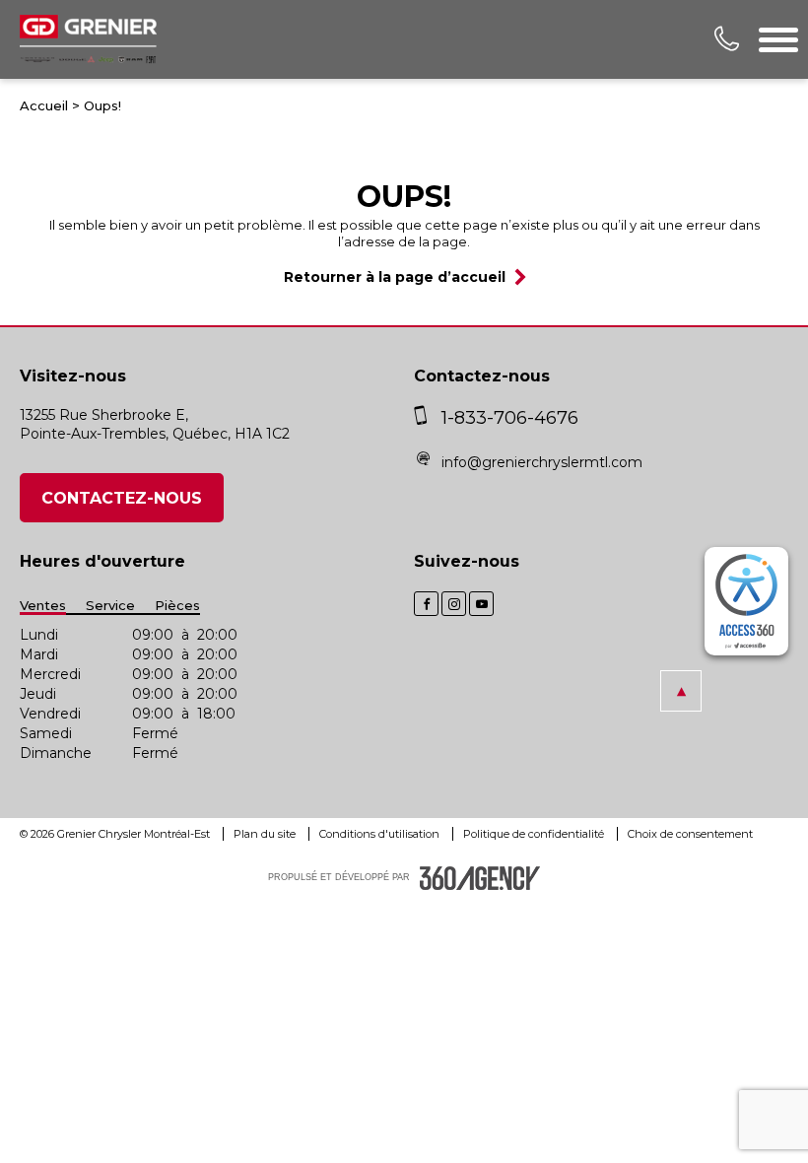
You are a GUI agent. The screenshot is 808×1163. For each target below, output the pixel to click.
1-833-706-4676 (509, 418)
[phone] (425, 418)
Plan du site (266, 834)
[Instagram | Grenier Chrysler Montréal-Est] (453, 603)
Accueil (44, 105)
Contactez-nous (121, 498)
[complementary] (746, 601)
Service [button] (110, 605)
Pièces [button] (177, 605)
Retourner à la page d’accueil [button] (394, 277)
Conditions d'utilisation (380, 834)
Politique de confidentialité (535, 834)
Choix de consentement (690, 834)
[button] (681, 691)
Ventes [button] (43, 605)
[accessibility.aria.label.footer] (480, 878)
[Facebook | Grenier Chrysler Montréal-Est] (426, 603)
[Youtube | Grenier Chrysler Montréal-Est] (481, 603)
